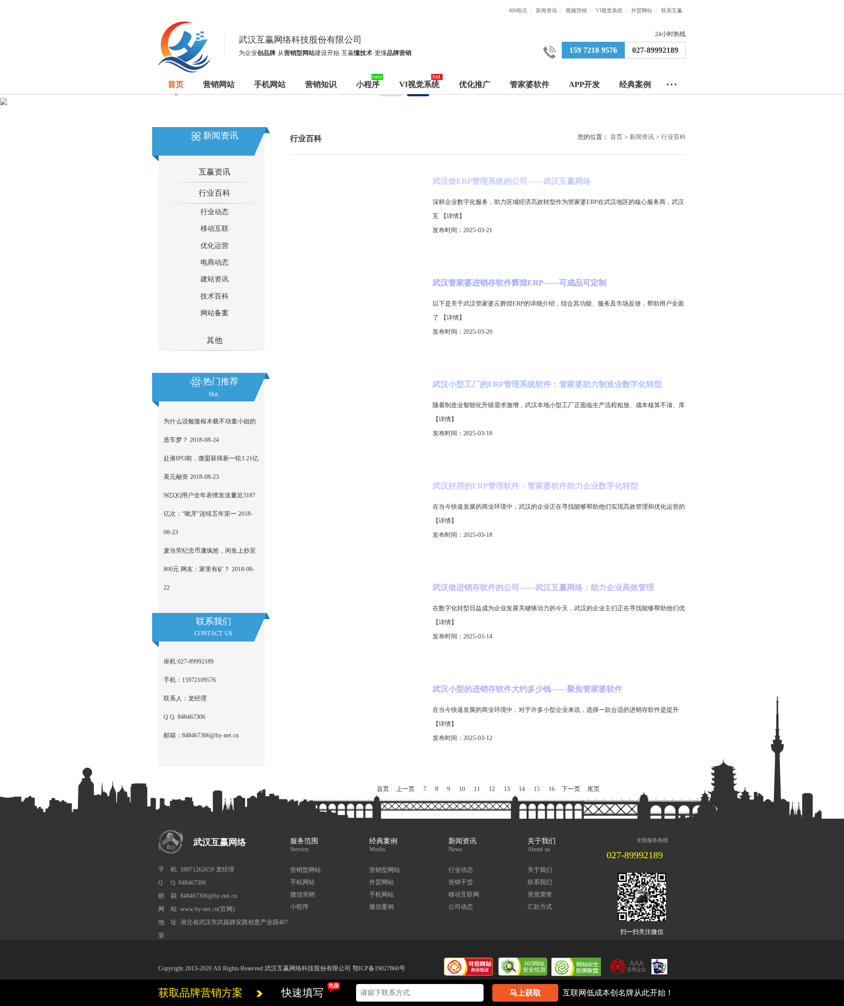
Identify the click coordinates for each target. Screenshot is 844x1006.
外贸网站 (641, 10)
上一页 (405, 789)
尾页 (593, 789)
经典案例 (635, 84)
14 (522, 789)
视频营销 (576, 10)
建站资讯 (214, 279)
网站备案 (214, 313)
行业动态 (214, 211)
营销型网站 (305, 870)
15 (537, 789)
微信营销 (302, 894)
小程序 (368, 84)
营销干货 (460, 882)
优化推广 (475, 84)
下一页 (571, 789)
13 (507, 789)
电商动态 (214, 262)
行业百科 (214, 193)
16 (552, 789)
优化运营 (214, 245)
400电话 (518, 10)
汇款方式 (540, 907)
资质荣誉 (540, 894)
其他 (214, 340)
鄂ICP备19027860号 (379, 968)
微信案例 (381, 907)
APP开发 (584, 84)
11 (477, 789)
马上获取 (525, 992)
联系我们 (540, 882)
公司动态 (460, 907)
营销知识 (321, 84)
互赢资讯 (214, 172)
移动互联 (214, 228)
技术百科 (214, 296)
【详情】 (452, 216)
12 (492, 789)
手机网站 (270, 84)
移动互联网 (463, 894)
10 (462, 789)
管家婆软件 (529, 84)
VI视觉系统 (609, 10)
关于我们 (540, 870)
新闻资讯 (546, 10)
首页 (176, 84)
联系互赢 (671, 10)
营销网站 (219, 84)
